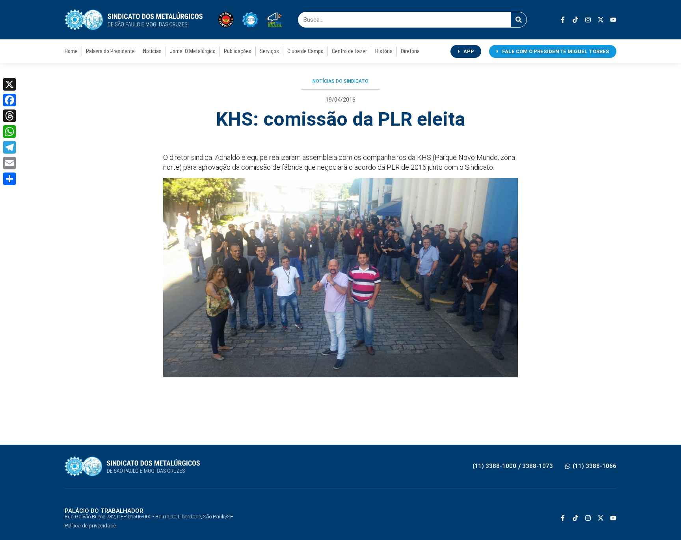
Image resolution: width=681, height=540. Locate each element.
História (384, 51)
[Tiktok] (575, 20)
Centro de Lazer (349, 51)
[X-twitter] (600, 20)
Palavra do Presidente (110, 51)
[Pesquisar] (519, 19)
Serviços (269, 51)
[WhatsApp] (9, 131)
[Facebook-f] (563, 20)
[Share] (9, 179)
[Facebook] (9, 100)
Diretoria (410, 51)
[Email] (9, 163)
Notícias (152, 51)
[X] (9, 84)
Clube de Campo (305, 51)
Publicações (237, 51)
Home (71, 51)
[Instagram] (588, 20)
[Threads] (9, 116)
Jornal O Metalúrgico (193, 51)
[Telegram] (9, 147)
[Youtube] (613, 20)
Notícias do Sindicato (340, 81)
